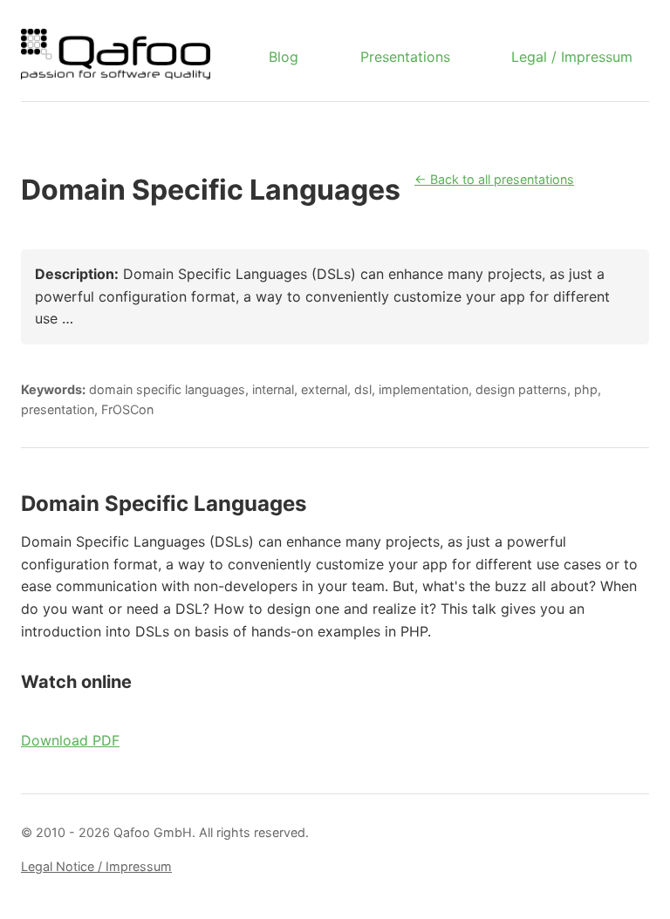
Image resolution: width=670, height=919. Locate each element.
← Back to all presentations (494, 179)
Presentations (405, 56)
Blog (283, 56)
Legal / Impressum (571, 56)
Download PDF (70, 740)
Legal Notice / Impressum (96, 866)
